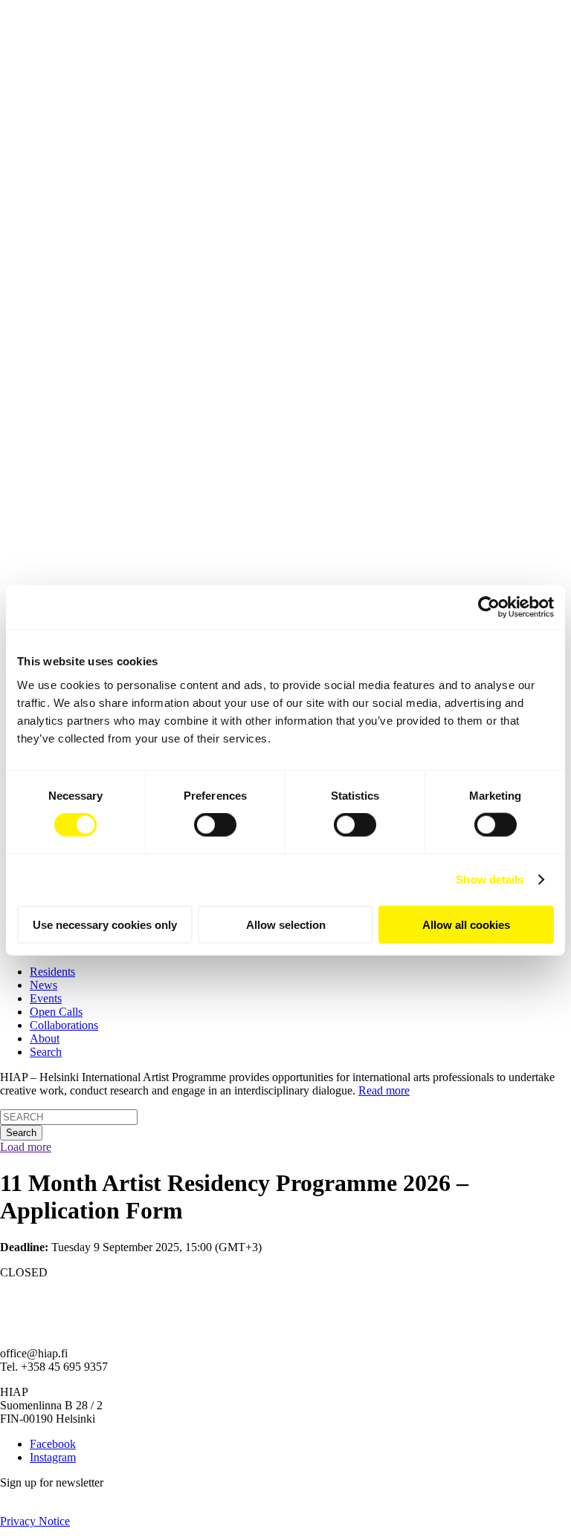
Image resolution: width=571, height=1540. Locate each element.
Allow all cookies (466, 924)
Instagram (53, 1457)
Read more (384, 1090)
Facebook (53, 1444)
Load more (25, 1147)
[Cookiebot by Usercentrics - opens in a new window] (489, 607)
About (44, 1038)
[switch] (215, 825)
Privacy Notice (35, 1521)
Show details (489, 879)
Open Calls (56, 1011)
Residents (52, 971)
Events (46, 998)
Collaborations (64, 1025)
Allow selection (286, 924)
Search (46, 1051)
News (43, 985)
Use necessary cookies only (105, 924)
